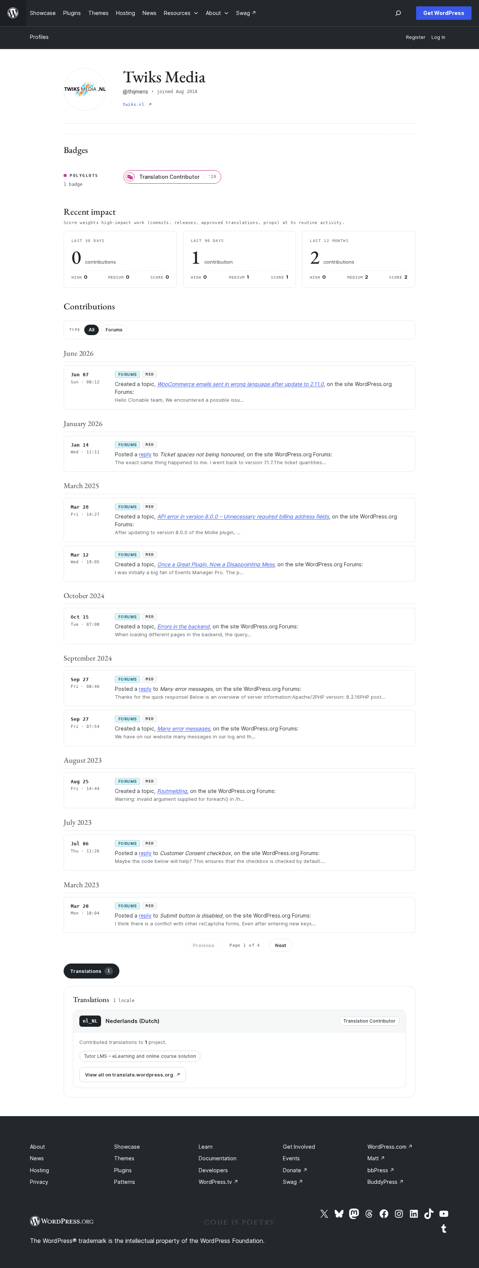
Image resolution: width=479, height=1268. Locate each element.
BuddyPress (385, 1182)
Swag (293, 1182)
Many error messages (183, 728)
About (37, 1146)
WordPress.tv (218, 1182)
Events (291, 1158)
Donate (295, 1170)
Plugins (123, 1170)
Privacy (39, 1182)
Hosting (39, 1170)
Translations (90, 971)
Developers (213, 1170)
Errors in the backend (183, 626)
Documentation (218, 1158)
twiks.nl (135, 104)
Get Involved (299, 1146)
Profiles (39, 37)
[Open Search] (398, 13)
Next (280, 945)
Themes (124, 1158)
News (37, 1158)
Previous (203, 945)
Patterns (124, 1182)
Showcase (127, 1146)
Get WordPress (443, 13)
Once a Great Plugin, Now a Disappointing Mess (215, 564)
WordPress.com (390, 1146)
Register (415, 37)
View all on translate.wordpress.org (129, 1075)
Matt (376, 1158)
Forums (114, 330)
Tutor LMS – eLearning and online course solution (140, 1056)
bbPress (380, 1170)
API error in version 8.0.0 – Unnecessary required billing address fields (243, 516)
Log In (438, 37)
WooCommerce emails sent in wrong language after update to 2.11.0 (240, 384)
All (91, 330)
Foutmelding (172, 791)
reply (145, 454)
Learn (206, 1146)
